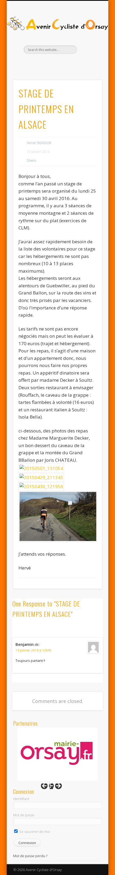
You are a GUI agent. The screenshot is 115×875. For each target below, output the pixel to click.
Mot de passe (23, 815)
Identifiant (21, 798)
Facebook (51, 63)
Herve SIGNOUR (39, 143)
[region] (57, 754)
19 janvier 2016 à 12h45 (33, 650)
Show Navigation (88, 47)
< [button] (47, 787)
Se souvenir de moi (34, 831)
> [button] (56, 787)
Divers (31, 160)
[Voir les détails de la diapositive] (57, 753)
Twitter (62, 63)
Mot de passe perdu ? (30, 855)
